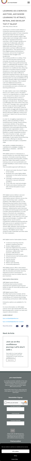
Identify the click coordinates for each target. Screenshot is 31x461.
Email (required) (15, 413)
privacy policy (20, 438)
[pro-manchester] (11, 2)
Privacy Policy (15, 459)
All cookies (15, 451)
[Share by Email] (17, 326)
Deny (15, 456)
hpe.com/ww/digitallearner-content (13, 321)
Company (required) (15, 420)
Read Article (11, 360)
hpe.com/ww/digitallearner (10, 318)
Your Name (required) (15, 406)
